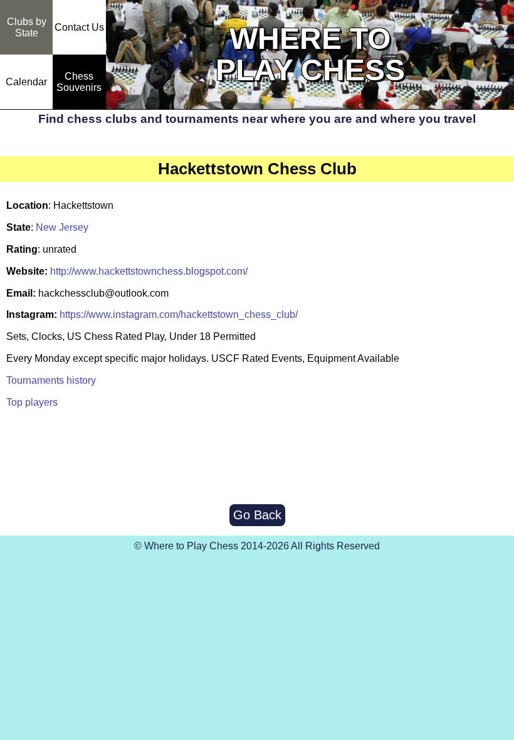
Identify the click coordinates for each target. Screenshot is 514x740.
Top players (32, 402)
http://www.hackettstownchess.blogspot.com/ (149, 271)
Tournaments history (51, 380)
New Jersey (62, 227)
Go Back (257, 515)
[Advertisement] (257, 457)
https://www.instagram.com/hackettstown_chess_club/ (179, 314)
